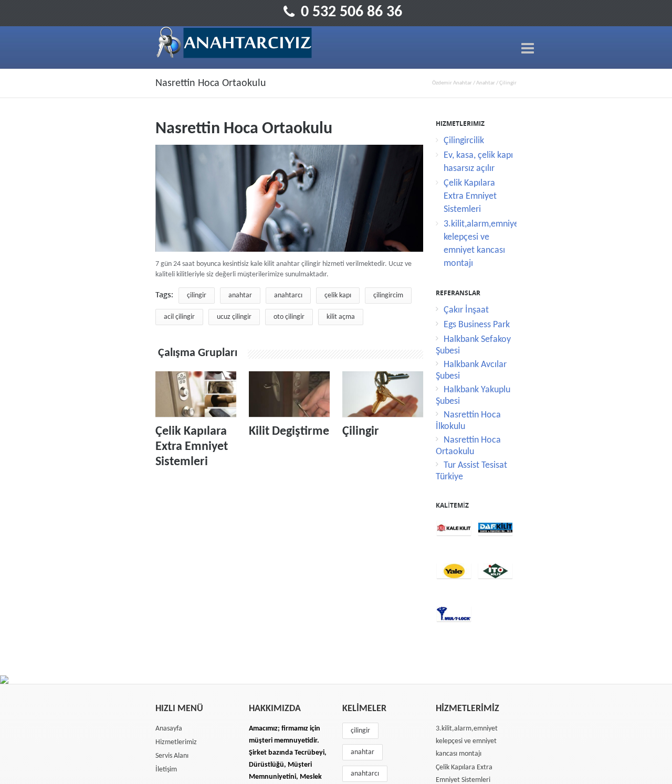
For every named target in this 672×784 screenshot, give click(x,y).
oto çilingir (289, 317)
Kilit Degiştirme (289, 431)
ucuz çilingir (234, 317)
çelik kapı (337, 295)
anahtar (240, 295)
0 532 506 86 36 (351, 12)
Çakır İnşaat (466, 310)
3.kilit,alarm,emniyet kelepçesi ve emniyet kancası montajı (467, 741)
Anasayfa (168, 729)
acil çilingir (179, 317)
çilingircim (388, 295)
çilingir (196, 295)
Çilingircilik (464, 141)
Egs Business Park (477, 325)
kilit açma (341, 317)
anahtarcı (288, 295)
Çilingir (360, 431)
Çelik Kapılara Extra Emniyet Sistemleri (191, 446)
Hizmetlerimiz (176, 742)
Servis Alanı (171, 756)
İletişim (166, 770)
